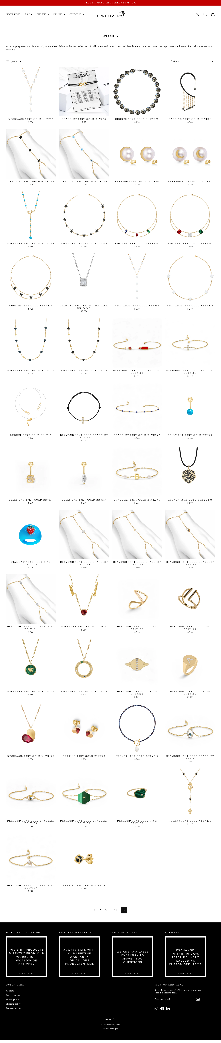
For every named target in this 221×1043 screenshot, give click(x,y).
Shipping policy (13, 1004)
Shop (27, 14)
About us (10, 991)
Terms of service (13, 1008)
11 (115, 910)
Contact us (75, 14)
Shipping (58, 14)
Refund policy (12, 999)
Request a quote (13, 995)
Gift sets (42, 14)
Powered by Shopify (110, 1029)
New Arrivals (13, 14)
